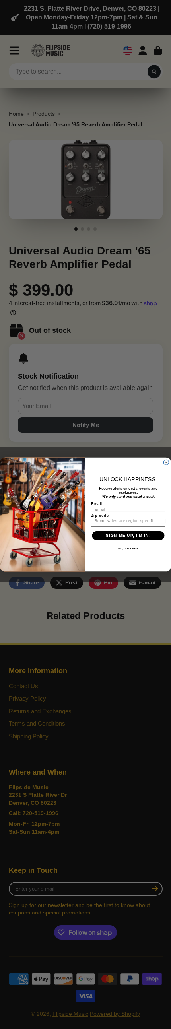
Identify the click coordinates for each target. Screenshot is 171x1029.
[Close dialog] (166, 462)
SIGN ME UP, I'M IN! (128, 535)
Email (97, 503)
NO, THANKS (128, 548)
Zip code (100, 515)
